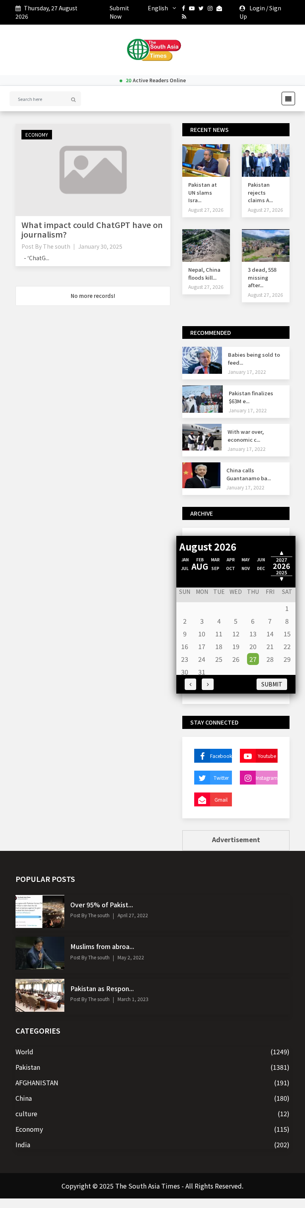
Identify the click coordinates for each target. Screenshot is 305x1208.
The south (56, 246)
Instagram (267, 777)
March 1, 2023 (133, 998)
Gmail (221, 799)
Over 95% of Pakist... (101, 904)
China (23, 1098)
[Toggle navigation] (285, 98)
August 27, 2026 (206, 209)
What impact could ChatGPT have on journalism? (92, 229)
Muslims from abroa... (102, 946)
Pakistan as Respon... (102, 988)
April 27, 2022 (133, 915)
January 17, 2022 (247, 371)
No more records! (93, 296)
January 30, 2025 (100, 246)
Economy (36, 134)
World (24, 1051)
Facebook (221, 755)
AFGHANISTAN (36, 1082)
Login (257, 8)
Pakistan (27, 1067)
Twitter (221, 777)
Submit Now (119, 12)
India (22, 1144)
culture (26, 1113)
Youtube (267, 755)
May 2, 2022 (131, 957)
